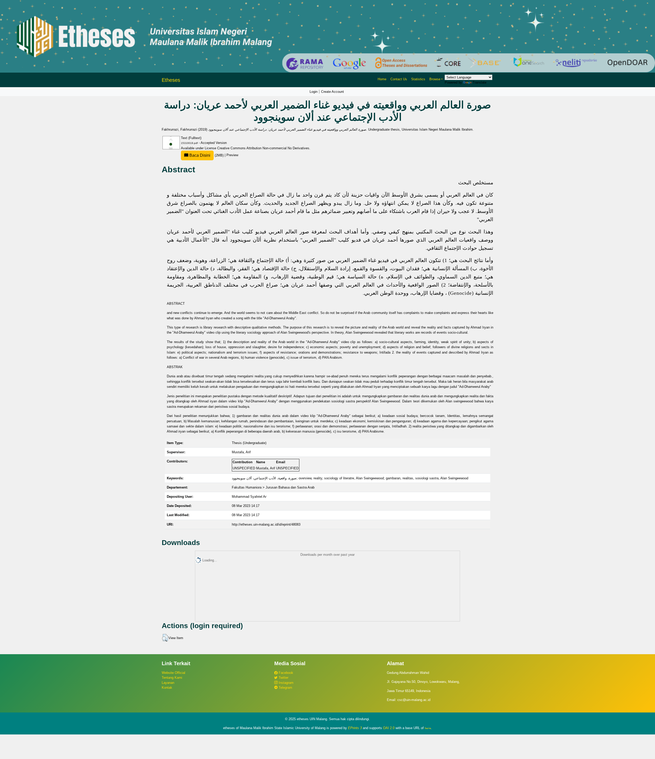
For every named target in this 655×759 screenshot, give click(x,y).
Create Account (332, 92)
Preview (232, 155)
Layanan (168, 683)
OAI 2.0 (389, 728)
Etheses (171, 80)
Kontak (167, 687)
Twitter (283, 677)
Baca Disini (199, 155)
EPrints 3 (355, 728)
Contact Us (398, 79)
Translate (479, 82)
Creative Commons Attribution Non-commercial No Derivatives (263, 148)
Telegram (285, 687)
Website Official (173, 673)
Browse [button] (434, 79)
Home (382, 79)
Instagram (285, 683)
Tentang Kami (172, 677)
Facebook (285, 673)
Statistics (418, 79)
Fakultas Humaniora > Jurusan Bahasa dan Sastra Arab (273, 487)
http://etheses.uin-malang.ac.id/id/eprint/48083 (266, 524)
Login (314, 92)
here (428, 728)
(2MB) (206, 155)
